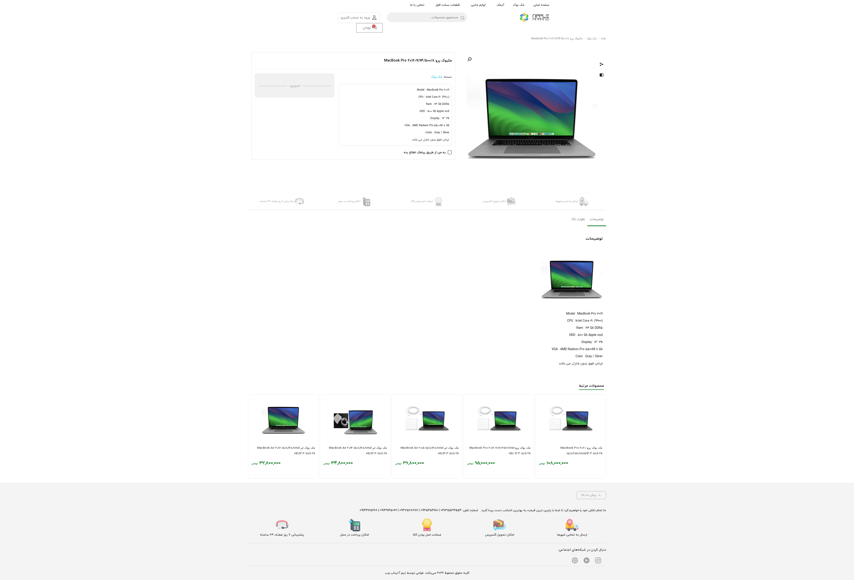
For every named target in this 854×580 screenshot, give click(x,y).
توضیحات (597, 219)
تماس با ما (417, 5)
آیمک (500, 5)
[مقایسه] (601, 76)
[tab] (596, 220)
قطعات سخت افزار (447, 5)
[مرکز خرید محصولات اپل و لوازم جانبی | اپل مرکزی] (535, 17)
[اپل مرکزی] (598, 561)
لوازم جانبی (478, 5)
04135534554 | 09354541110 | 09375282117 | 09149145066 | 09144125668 (410, 510)
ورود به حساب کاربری (355, 18)
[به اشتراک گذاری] (601, 65)
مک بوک (518, 5)
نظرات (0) (578, 219)
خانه (603, 38)
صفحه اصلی (541, 5)
